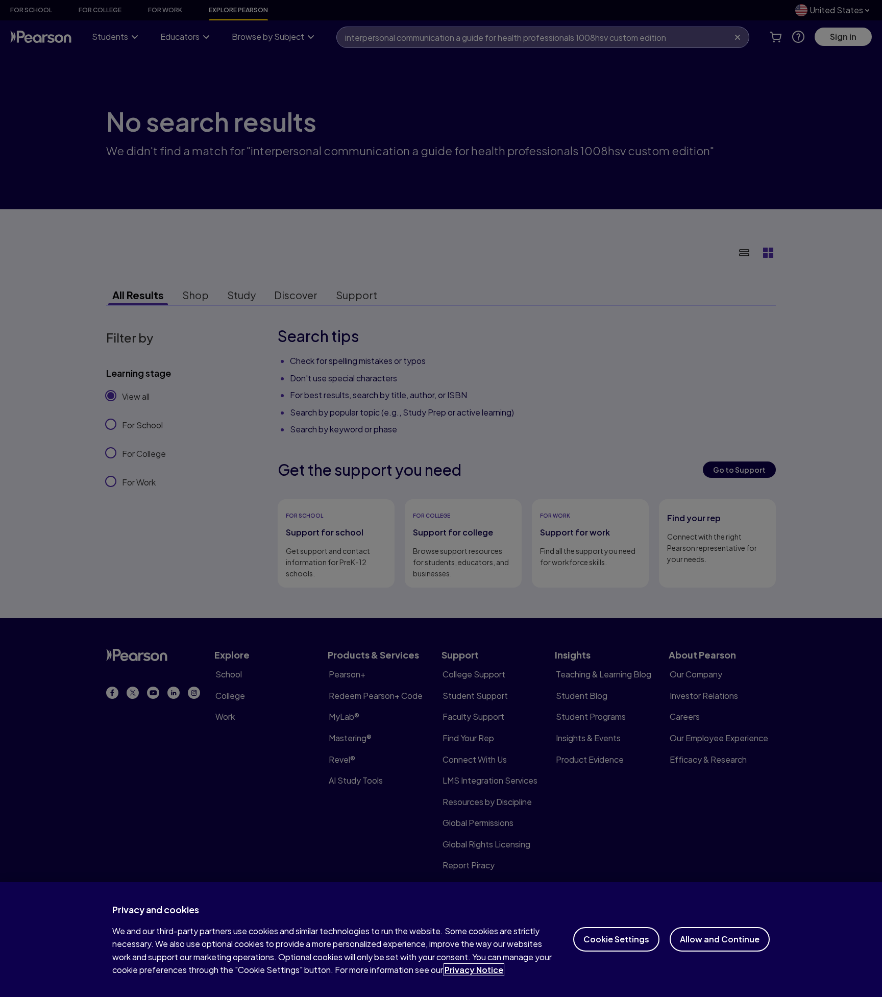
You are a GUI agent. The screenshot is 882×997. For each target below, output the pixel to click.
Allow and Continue (720, 939)
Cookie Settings (616, 939)
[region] (441, 939)
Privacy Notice (474, 969)
